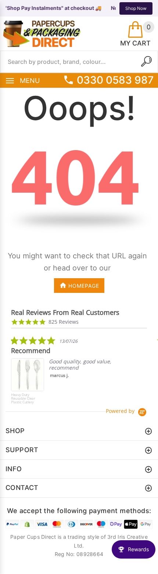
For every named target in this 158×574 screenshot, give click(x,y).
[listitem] (66, 372)
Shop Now (136, 8)
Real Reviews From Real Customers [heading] (65, 312)
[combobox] (79, 62)
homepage (83, 286)
